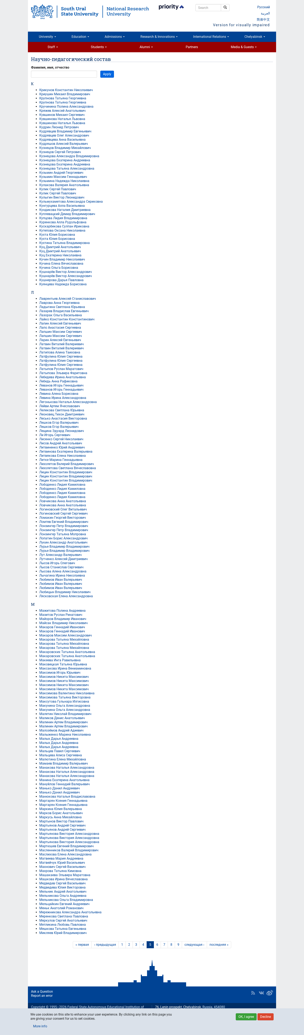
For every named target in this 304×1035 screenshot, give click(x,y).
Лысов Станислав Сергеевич (61, 567)
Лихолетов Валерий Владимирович (66, 464)
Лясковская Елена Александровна (66, 596)
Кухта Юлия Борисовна (57, 235)
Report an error (42, 996)
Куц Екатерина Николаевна (60, 255)
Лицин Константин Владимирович (65, 472)
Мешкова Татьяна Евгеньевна (62, 929)
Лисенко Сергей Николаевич (61, 439)
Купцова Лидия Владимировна (63, 218)
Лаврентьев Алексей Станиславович (67, 299)
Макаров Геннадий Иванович (62, 627)
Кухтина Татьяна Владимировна (64, 243)
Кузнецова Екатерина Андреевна (64, 160)
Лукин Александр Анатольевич (63, 542)
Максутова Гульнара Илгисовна (64, 701)
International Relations (210, 37)
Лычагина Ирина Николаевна (62, 575)
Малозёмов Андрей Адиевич (61, 730)
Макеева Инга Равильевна (60, 660)
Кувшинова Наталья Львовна (62, 119)
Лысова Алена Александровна (62, 571)
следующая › (194, 945)
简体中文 (263, 19)
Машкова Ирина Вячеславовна (63, 879)
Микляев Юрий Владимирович (63, 933)
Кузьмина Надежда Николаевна (64, 181)
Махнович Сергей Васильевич (62, 867)
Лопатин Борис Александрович (63, 538)
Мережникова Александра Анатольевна (70, 912)
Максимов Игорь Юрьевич (59, 673)
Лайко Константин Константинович (67, 319)
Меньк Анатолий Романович (61, 908)
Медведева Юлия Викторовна (62, 887)
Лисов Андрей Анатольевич (60, 443)
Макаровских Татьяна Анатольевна (67, 652)
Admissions (114, 37)
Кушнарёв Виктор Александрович (65, 272)
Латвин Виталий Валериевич (61, 344)
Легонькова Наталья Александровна (68, 402)
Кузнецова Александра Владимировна (69, 156)
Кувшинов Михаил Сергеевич (62, 115)
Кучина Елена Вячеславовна (61, 263)
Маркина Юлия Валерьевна (60, 809)
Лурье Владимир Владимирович (64, 546)
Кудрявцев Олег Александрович (64, 135)
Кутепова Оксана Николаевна (62, 230)
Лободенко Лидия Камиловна (62, 485)
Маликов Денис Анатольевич (62, 718)
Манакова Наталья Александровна (66, 768)
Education (79, 37)
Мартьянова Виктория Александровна (69, 834)
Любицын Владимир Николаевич (65, 592)
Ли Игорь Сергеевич (54, 435)
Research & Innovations (158, 37)
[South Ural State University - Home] (90, 11)
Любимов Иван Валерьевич (60, 580)
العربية (265, 13)
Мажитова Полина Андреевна (62, 611)
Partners (192, 47)
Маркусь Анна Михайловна (60, 817)
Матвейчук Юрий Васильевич (62, 863)
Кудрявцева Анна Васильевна (62, 140)
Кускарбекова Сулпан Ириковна (64, 226)
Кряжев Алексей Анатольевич (62, 111)
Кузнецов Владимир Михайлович (65, 148)
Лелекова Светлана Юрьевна (61, 410)
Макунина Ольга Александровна (64, 706)
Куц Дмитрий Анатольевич (60, 247)
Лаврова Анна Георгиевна (59, 303)
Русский (263, 7)
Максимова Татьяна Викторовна (65, 697)
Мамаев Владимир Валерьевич (63, 763)
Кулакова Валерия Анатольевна (64, 185)
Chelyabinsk (253, 37)
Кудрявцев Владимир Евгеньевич (65, 131)
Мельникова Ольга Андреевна (62, 896)
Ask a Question (42, 991)
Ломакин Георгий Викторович (62, 518)
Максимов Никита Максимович (64, 677)
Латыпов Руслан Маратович (61, 369)
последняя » (219, 945)
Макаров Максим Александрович (65, 635)
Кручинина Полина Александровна (66, 106)
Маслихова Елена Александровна (65, 854)
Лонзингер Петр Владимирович (63, 526)
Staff (52, 47)
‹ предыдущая (105, 945)
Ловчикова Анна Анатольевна (62, 501)
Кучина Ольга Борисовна (58, 268)
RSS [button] (253, 993)
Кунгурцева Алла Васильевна (62, 206)
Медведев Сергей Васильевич (62, 883)
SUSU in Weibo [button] (269, 993)
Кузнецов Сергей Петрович (60, 152)
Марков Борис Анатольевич (61, 813)
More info (40, 1026)
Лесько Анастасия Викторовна (63, 418)
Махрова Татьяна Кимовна (60, 871)
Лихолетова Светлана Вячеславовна (67, 468)
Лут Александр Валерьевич (60, 555)
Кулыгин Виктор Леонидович (61, 197)
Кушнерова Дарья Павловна (61, 280)
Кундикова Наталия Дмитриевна (65, 210)
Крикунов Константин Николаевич (66, 90)
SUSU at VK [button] (261, 993)
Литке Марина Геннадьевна (61, 460)
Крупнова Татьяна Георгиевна (62, 98)
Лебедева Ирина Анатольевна (62, 377)
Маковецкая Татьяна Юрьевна (63, 664)
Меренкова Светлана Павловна (63, 916)
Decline (265, 1017)
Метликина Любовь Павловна (62, 925)
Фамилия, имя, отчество (50, 67)
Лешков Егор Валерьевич (59, 423)
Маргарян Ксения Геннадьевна (63, 801)
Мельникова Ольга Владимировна (66, 900)
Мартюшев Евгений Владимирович (66, 846)
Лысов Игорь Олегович (57, 563)
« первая (82, 945)
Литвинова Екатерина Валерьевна (65, 451)
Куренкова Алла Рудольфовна (62, 222)
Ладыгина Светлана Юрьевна (62, 307)
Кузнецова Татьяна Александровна (66, 168)
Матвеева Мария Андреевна (61, 858)
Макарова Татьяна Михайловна (64, 639)
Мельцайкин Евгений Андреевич (64, 904)
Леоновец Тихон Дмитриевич (61, 414)
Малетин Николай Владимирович (65, 714)
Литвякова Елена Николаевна (62, 456)
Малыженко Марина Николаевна (65, 734)
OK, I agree (246, 1017)
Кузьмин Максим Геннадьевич (63, 177)
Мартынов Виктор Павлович (61, 821)
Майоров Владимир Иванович (62, 619)
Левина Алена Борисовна (58, 394)
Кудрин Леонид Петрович (59, 127)
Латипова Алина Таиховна (59, 352)
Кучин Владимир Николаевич (62, 259)
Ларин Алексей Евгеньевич (60, 340)
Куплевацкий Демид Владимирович (67, 214)
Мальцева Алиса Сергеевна (60, 755)
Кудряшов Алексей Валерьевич (63, 144)
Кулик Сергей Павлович (57, 189)
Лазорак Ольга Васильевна (60, 315)
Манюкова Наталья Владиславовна (67, 796)
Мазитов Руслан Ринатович (60, 615)
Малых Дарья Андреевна (58, 739)
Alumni (145, 47)
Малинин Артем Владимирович (63, 722)
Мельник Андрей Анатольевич (62, 891)
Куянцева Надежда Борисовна (63, 284)
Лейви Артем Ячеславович (59, 406)
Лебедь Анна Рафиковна (58, 381)
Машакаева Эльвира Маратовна (64, 875)
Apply (107, 74)
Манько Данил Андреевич (59, 788)
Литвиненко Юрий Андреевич (62, 447)
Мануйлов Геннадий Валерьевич (64, 784)
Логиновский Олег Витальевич (63, 509)
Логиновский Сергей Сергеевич (63, 513)
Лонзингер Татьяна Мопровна (62, 534)
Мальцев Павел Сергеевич (59, 751)
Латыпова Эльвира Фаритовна (63, 373)
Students (98, 47)
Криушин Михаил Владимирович (64, 94)
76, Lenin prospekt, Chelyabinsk (178, 1007)
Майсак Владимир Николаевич (63, 623)
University (46, 37)
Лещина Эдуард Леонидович (61, 431)
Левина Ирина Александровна (62, 398)
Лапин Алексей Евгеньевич (60, 323)
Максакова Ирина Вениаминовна (65, 668)
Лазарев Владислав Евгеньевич (64, 311)
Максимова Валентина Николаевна (67, 693)
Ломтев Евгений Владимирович (63, 522)
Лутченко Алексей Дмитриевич (63, 559)
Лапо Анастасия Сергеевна (60, 328)
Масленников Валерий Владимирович (68, 850)
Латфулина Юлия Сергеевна (61, 356)
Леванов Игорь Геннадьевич (61, 385)
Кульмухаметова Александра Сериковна (71, 201)
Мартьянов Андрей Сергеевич (62, 825)
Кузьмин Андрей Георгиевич (61, 173)
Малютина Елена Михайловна (62, 759)
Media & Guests (243, 47)
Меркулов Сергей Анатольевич (63, 920)
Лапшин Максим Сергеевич (60, 332)
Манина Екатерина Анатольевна (64, 780)
